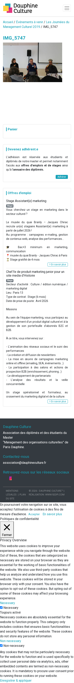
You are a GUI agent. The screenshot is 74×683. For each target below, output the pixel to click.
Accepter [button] (34, 514)
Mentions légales (12, 492)
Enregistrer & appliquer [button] (16, 680)
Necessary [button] (7, 603)
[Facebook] (4, 478)
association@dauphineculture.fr (24, 463)
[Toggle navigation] (67, 8)
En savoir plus (58, 264)
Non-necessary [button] (10, 641)
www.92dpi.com (55, 494)
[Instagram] (10, 478)
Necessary (10, 608)
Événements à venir (29, 22)
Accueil (8, 22)
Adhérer (61, 176)
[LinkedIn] (7, 478)
